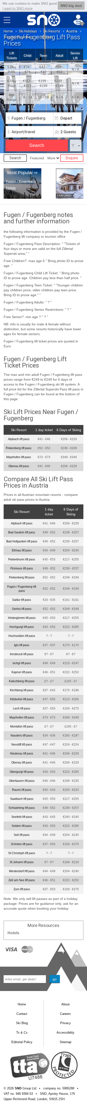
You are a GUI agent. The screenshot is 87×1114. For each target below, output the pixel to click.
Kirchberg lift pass (21, 690)
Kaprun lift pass (22, 672)
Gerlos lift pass (21, 609)
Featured (37, 158)
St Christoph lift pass (21, 853)
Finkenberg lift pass (18, 448)
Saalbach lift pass (21, 799)
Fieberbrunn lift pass (21, 559)
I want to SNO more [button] (17, 8)
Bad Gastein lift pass (21, 532)
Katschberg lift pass (22, 681)
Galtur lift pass (21, 600)
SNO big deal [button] (71, 6)
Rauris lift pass (21, 790)
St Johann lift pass (22, 862)
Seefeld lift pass (21, 817)
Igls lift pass (21, 645)
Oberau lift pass (18, 466)
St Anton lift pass (21, 844)
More (51, 158)
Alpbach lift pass (18, 439)
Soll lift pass (21, 835)
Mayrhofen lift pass (18, 457)
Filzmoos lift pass (21, 568)
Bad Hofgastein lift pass (21, 541)
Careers (65, 1014)
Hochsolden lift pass (21, 636)
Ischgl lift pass (22, 663)
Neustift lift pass (21, 744)
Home (8, 31)
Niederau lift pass (21, 753)
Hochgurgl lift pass (21, 627)
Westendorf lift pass (22, 871)
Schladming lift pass (21, 808)
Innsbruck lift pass (21, 654)
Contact (21, 1014)
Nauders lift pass (22, 735)
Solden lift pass (22, 826)
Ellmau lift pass (22, 550)
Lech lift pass (21, 708)
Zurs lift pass (22, 889)
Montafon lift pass (21, 726)
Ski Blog (22, 1023)
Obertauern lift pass (22, 781)
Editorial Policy (21, 1042)
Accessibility (65, 1032)
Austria (71, 31)
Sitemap (65, 1042)
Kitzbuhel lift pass (21, 699)
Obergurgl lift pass (22, 772)
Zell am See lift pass (21, 880)
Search (15, 158)
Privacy (65, 1023)
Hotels (11, 188)
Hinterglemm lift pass (22, 618)
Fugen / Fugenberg (19, 37)
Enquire (71, 158)
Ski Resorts (51, 31)
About (65, 1004)
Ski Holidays (28, 31)
